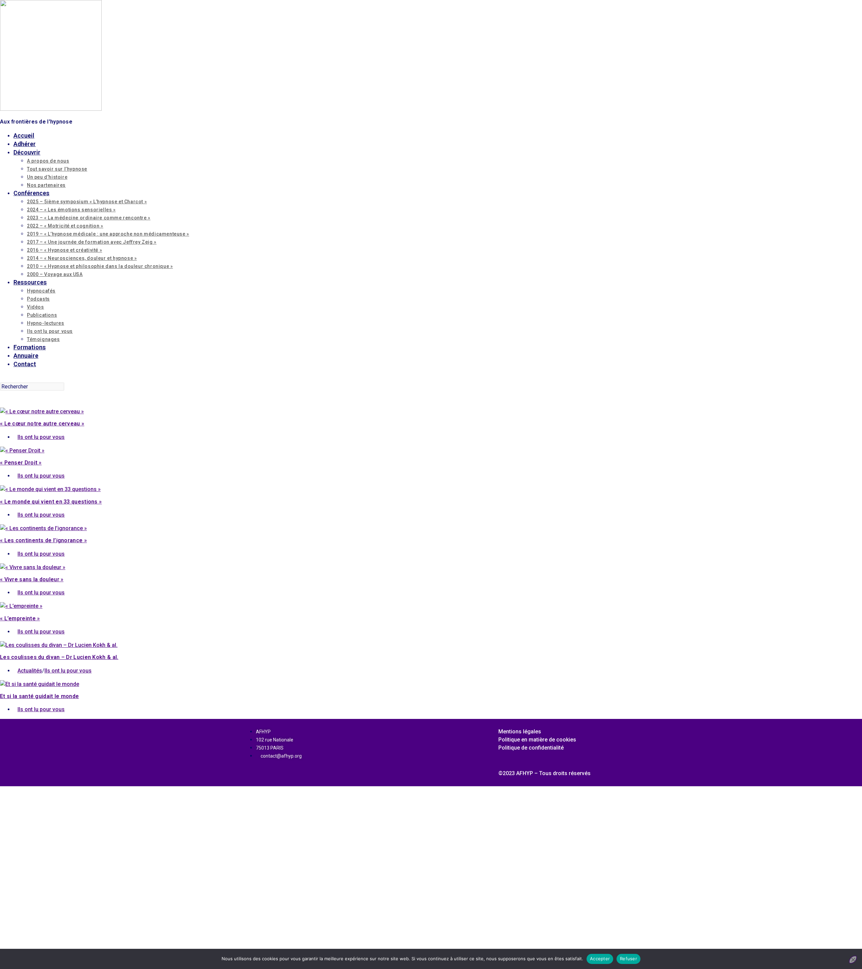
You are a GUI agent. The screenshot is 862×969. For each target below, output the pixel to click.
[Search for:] (2, 377)
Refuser (628, 958)
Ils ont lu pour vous (41, 437)
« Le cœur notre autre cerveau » (42, 423)
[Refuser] (853, 960)
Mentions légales (519, 731)
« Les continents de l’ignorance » (43, 540)
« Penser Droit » (21, 462)
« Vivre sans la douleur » (32, 579)
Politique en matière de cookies (537, 739)
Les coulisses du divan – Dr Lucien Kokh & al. (59, 657)
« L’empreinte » (20, 618)
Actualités (30, 670)
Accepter (600, 958)
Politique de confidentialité (531, 748)
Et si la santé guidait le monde (39, 696)
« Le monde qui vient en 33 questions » (51, 501)
